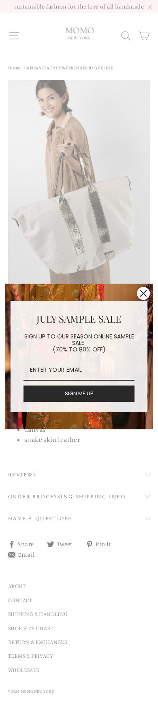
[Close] (143, 293)
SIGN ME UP (79, 393)
